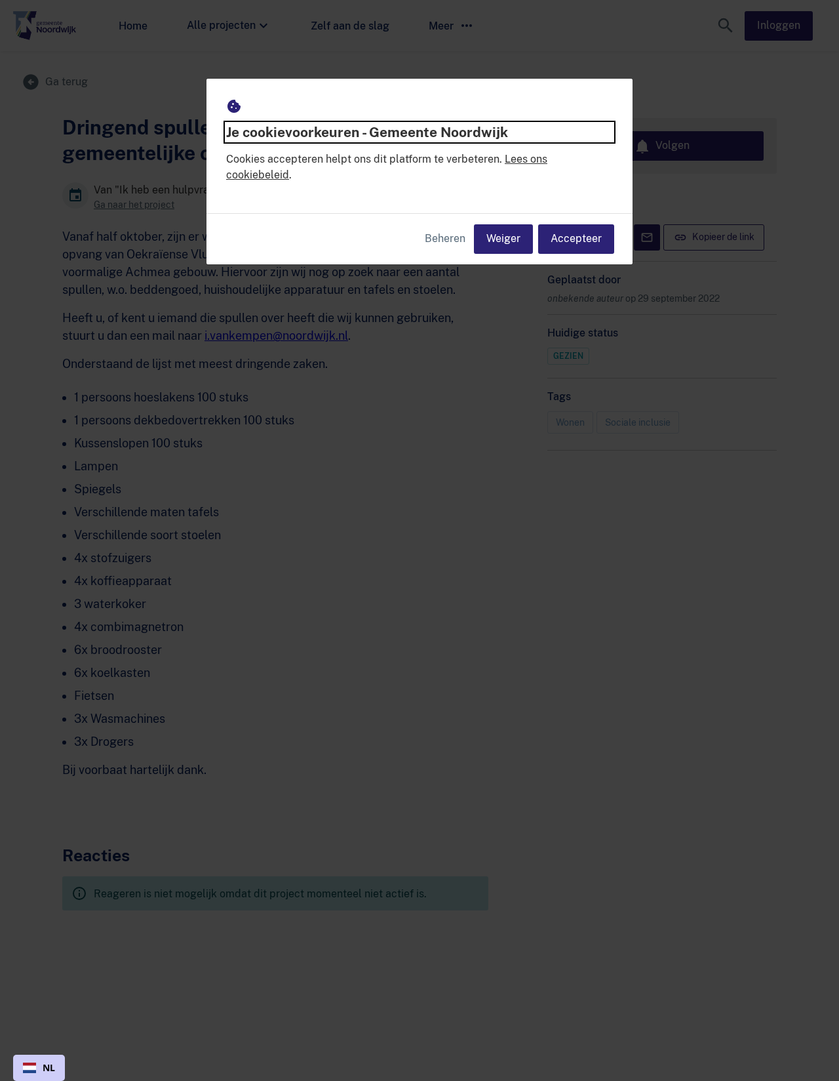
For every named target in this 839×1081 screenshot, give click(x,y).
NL (49, 1067)
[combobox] (39, 1068)
